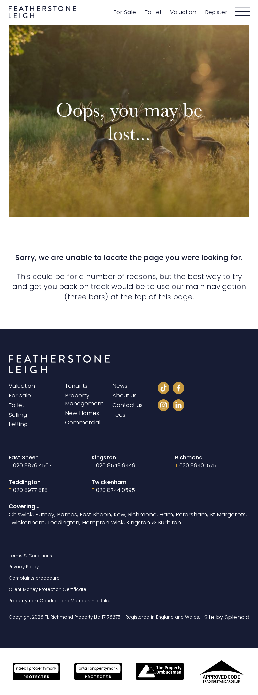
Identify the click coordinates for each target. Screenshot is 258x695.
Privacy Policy (24, 567)
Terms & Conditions (30, 556)
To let (16, 405)
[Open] (242, 12)
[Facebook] (178, 389)
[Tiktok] (163, 389)
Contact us (127, 405)
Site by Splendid (226, 617)
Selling (18, 415)
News (119, 386)
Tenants (76, 386)
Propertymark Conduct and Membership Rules (60, 601)
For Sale (124, 12)
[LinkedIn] (178, 406)
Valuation (183, 12)
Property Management (84, 399)
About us (124, 395)
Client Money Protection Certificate (47, 589)
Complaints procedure (34, 578)
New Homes (82, 413)
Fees (118, 415)
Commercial (82, 422)
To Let (153, 12)
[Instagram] (163, 406)
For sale (20, 395)
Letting (18, 424)
